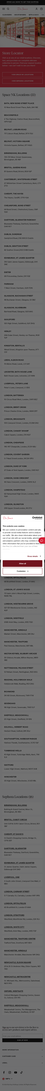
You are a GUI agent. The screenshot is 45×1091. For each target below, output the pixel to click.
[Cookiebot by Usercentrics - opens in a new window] (32, 517)
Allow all (22, 564)
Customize (21, 571)
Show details (32, 556)
